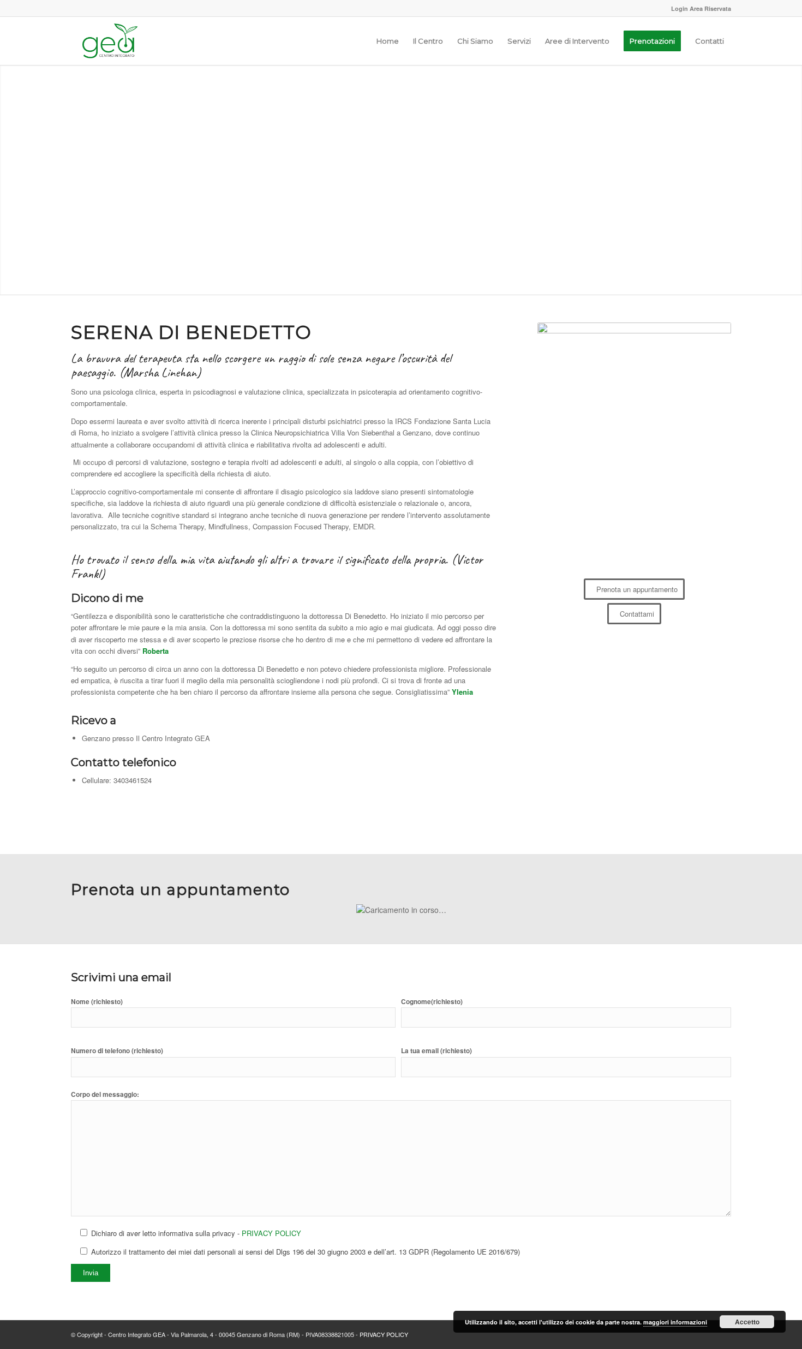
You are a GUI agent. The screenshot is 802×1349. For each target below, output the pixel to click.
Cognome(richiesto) (432, 1001)
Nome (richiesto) (97, 1001)
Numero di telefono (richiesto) (117, 1050)
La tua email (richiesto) (436, 1050)
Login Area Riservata (701, 8)
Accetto (747, 1322)
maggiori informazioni (675, 1322)
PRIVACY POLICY (271, 1233)
